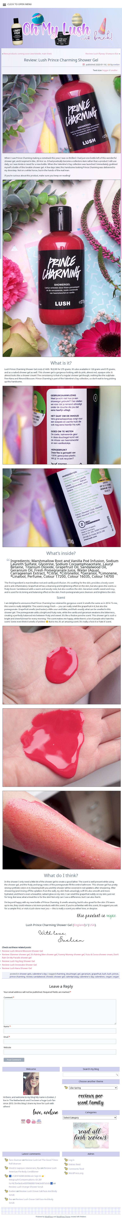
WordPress (49, 1216)
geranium (86, 973)
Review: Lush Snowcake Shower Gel (19, 964)
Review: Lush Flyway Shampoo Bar (102, 53)
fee (10, 1199)
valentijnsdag (72, 976)
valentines (100, 976)
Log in (71, 1159)
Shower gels (25, 973)
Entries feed (74, 1164)
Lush (104, 973)
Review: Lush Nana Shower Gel (17, 968)
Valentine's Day (39, 973)
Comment (9, 997)
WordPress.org (76, 1173)
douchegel (71, 973)
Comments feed (76, 1168)
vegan (109, 976)
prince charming (17, 976)
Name (7, 1026)
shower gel (59, 976)
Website (7, 1047)
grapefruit (96, 973)
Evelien (116, 64)
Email (7, 1037)
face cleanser (15, 1159)
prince (115, 973)
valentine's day (87, 976)
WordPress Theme (63, 1216)
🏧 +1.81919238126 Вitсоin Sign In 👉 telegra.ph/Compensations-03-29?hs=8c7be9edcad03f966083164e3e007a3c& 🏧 (31, 1180)
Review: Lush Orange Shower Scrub (26, 1186)
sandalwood (39, 976)
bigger (105, 70)
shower (49, 976)
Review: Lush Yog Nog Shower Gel (18, 961)
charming (60, 973)
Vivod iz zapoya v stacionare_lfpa (25, 1168)
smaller (114, 70)
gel (78, 973)
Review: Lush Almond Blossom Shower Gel (22, 951)
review (29, 976)
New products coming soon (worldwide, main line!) (28, 53)
